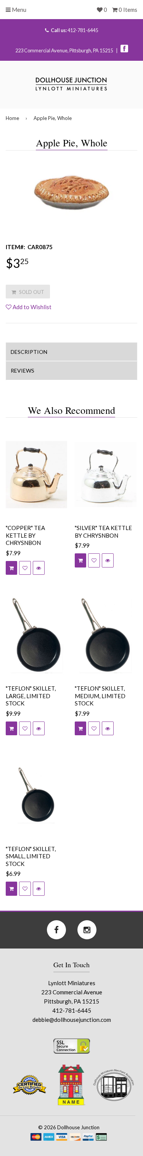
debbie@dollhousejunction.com (71, 1019)
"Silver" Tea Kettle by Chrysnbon (103, 531)
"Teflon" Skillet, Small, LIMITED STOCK (31, 856)
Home (12, 118)
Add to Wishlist (31, 306)
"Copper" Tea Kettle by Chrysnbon (25, 535)
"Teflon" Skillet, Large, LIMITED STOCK (31, 696)
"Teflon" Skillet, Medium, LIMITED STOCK (100, 696)
